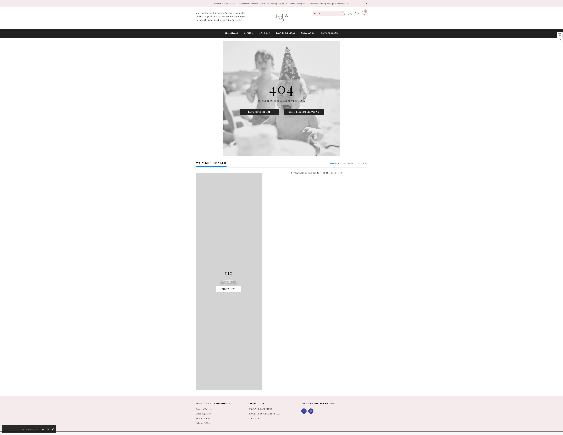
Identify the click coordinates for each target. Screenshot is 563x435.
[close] (366, 3)
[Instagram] (310, 411)
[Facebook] (304, 411)
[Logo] (281, 18)
